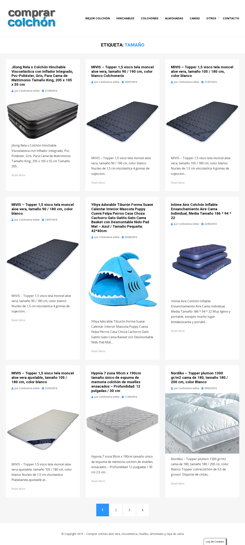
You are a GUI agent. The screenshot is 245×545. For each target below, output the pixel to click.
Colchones (149, 18)
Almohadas (174, 18)
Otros (211, 18)
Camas (195, 18)
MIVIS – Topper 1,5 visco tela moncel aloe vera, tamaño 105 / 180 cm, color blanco (202, 71)
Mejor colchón (97, 18)
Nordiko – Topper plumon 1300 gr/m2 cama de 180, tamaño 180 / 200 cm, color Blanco (199, 377)
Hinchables (125, 18)
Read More (18, 175)
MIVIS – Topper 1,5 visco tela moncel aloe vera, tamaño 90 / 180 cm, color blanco (42, 209)
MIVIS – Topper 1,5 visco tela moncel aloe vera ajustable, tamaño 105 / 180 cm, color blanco (42, 377)
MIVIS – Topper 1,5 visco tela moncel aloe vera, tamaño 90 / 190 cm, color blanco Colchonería (122, 71)
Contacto (231, 18)
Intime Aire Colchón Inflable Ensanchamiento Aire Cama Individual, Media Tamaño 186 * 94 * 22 (201, 211)
